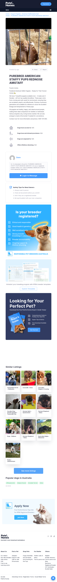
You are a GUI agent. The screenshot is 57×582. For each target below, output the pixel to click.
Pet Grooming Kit (28, 559)
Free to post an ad (39, 559)
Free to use (4, 563)
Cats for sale (15, 559)
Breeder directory (50, 557)
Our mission (4, 555)
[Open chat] (53, 578)
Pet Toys (25, 561)
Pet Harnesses (27, 557)
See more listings (28, 471)
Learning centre (5, 565)
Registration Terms (28, 577)
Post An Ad (46, 4)
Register (47, 555)
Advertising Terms (17, 577)
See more (8, 486)
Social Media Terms (40, 577)
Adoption (14, 555)
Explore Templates (28, 289)
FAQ (2, 561)
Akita (41, 483)
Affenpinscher (10, 483)
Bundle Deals (49, 569)
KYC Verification (49, 567)
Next (47, 58)
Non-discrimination (6, 557)
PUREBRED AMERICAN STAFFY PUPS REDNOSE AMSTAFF (30, 15)
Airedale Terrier (33, 483)
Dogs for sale (15, 557)
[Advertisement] (28, 352)
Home (7, 14)
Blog (46, 561)
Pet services (15, 561)
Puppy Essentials (28, 555)
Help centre (4, 559)
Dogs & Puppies (16, 14)
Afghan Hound (21, 483)
